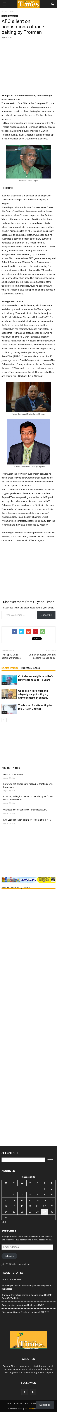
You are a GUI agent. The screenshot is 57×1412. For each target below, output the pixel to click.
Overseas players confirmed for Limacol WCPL (25, 810)
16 (52, 1200)
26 (22, 1211)
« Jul (4, 1222)
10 (6, 1200)
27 (30, 1211)
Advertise (18, 1403)
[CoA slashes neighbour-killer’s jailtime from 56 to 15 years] (9, 680)
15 (44, 1200)
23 (52, 1206)
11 (14, 1200)
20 (30, 1206)
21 (37, 1206)
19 (22, 1206)
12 (22, 1200)
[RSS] (33, 1392)
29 (44, 1211)
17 (6, 1206)
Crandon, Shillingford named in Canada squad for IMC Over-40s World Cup (28, 798)
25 (14, 1211)
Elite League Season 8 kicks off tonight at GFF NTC (27, 820)
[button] (52, 4)
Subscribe (46, 615)
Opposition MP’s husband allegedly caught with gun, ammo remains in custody (33, 694)
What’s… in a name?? (13, 774)
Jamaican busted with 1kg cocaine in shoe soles (42, 656)
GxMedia (30, 1408)
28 (37, 1211)
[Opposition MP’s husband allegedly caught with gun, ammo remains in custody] (9, 694)
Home (8, 1403)
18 (14, 1206)
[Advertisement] (28, 63)
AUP (26, 1403)
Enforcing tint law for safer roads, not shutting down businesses (28, 785)
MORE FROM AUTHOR (30, 668)
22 (44, 1206)
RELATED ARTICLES (10, 668)
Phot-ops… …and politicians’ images (11, 656)
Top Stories (13, 16)
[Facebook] (24, 1392)
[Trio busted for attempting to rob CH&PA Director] (9, 709)
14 (37, 1200)
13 (30, 1200)
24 (6, 1211)
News (4, 16)
